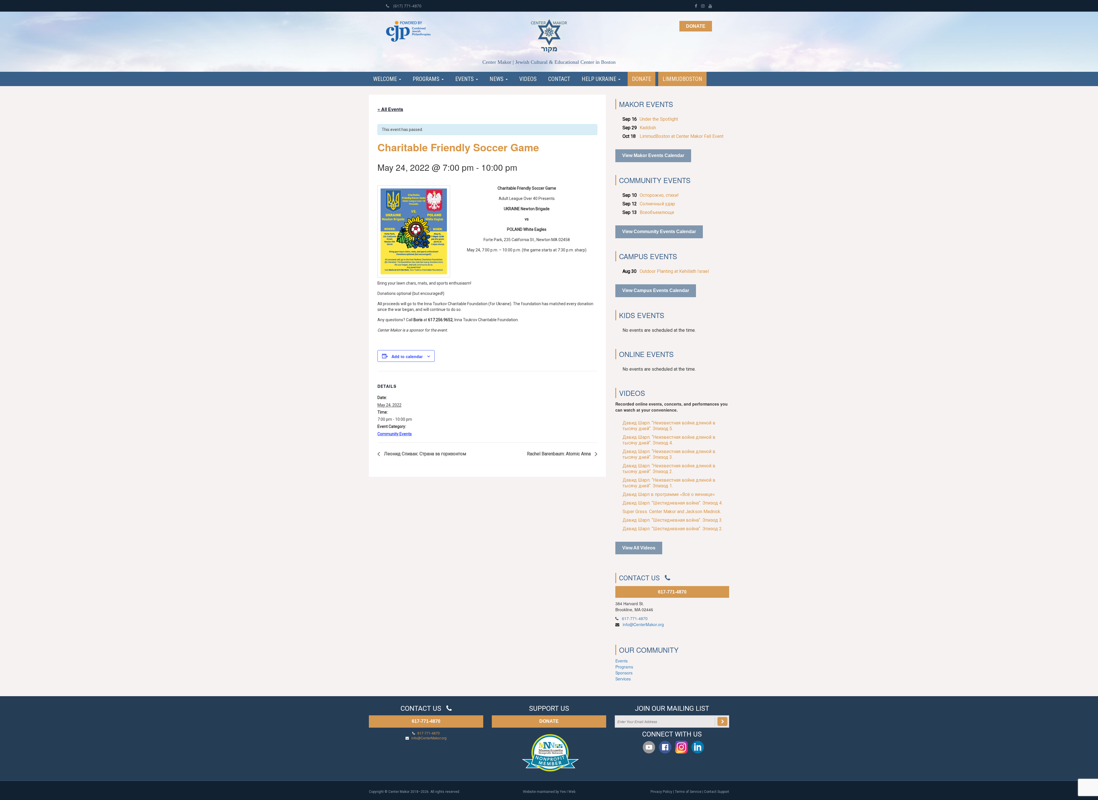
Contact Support (716, 792)
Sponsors (623, 673)
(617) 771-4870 (406, 6)
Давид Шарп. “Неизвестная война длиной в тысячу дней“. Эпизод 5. (668, 425)
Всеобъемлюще (657, 212)
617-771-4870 (672, 591)
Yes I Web (567, 792)
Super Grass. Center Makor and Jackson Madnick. (671, 511)
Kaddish (648, 127)
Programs (427, 79)
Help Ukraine (600, 79)
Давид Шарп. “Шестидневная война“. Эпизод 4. (672, 503)
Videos (528, 79)
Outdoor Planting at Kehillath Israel (674, 271)
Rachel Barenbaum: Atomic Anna (559, 453)
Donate (695, 26)
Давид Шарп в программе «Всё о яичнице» (668, 494)
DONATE (549, 721)
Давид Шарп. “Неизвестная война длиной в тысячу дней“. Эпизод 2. (668, 468)
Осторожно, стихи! (659, 195)
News (497, 79)
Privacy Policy (661, 792)
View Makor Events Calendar (653, 155)
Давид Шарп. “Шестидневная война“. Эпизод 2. (672, 528)
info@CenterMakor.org (643, 624)
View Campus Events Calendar (655, 290)
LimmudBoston (682, 79)
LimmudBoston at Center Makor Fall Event (681, 136)
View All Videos (638, 547)
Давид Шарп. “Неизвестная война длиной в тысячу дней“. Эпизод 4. (668, 440)
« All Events (390, 109)
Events (465, 79)
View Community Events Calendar (659, 231)
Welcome (385, 79)
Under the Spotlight (659, 119)
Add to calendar (407, 356)
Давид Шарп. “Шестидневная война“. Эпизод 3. (672, 520)
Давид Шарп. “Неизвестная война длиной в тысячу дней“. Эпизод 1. (668, 483)
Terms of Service (688, 792)
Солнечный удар (657, 204)
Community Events (394, 434)
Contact (559, 79)
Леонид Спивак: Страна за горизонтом (424, 453)
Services (623, 679)
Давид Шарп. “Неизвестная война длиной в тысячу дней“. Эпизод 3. (668, 454)
